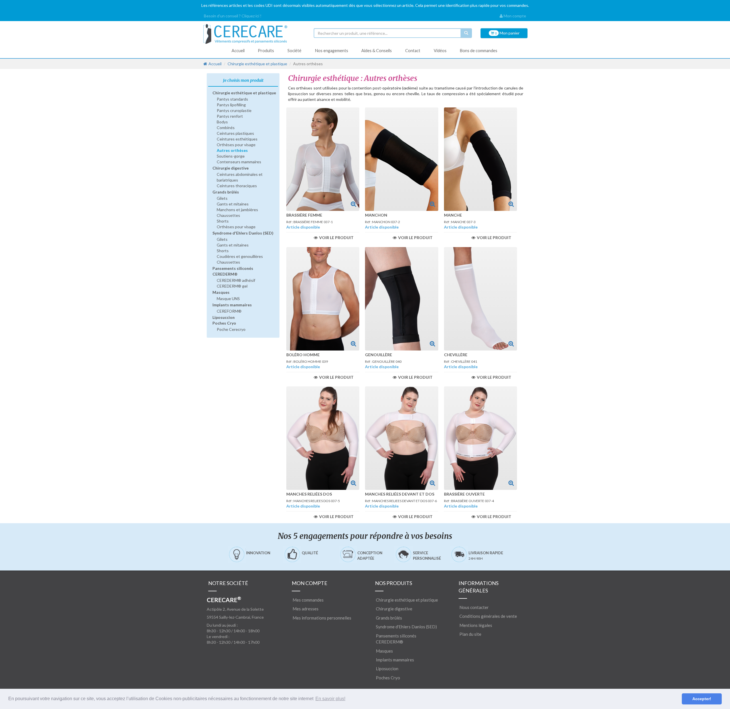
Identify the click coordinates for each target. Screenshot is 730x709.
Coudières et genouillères (240, 256)
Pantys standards (232, 99)
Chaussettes (228, 215)
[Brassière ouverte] (480, 438)
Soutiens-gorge (231, 156)
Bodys (222, 121)
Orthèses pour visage (236, 144)
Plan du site (470, 634)
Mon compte (514, 15)
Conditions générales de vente (488, 616)
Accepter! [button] (701, 698)
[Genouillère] (401, 299)
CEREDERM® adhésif (236, 280)
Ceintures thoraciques (237, 185)
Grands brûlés (225, 192)
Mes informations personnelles (322, 617)
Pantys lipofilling (231, 104)
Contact (412, 50)
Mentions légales (475, 625)
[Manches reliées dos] (323, 438)
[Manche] (480, 159)
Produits (266, 50)
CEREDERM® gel (232, 286)
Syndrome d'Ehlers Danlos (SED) (242, 233)
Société (294, 50)
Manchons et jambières (237, 209)
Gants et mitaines (233, 203)
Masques (221, 292)
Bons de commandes (478, 50)
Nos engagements (331, 50)
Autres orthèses (232, 150)
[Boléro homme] (323, 299)
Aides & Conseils (376, 50)
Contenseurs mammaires (239, 161)
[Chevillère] (480, 299)
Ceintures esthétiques (237, 138)
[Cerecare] (253, 34)
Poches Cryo (224, 323)
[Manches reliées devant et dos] (401, 438)
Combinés (226, 127)
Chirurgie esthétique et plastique (257, 63)
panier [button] (507, 32)
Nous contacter (474, 607)
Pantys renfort (230, 116)
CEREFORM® (229, 311)
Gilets (222, 198)
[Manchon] (401, 159)
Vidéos (440, 50)
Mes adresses (306, 608)
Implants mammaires (232, 304)
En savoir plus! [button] (330, 698)
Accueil (238, 50)
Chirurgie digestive (230, 168)
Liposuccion (223, 317)
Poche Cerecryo (231, 329)
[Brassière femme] (323, 159)
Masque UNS (228, 298)
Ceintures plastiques (235, 133)
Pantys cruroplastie (234, 110)
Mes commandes (308, 599)
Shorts (223, 221)
